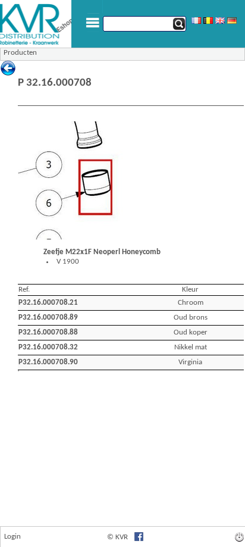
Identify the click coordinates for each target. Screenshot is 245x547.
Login (12, 536)
